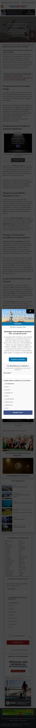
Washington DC (9, 393)
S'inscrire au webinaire (18, 359)
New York (7, 390)
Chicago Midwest (9, 399)
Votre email (7, 373)
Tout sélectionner (9, 384)
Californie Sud (8, 405)
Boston (7, 396)
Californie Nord (9, 402)
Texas (6, 408)
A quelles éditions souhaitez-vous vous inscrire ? (17, 380)
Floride (7, 387)
